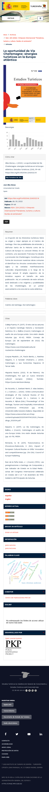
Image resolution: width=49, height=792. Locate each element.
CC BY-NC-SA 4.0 (18, 690)
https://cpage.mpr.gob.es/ (12, 784)
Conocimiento (9, 711)
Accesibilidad (7, 744)
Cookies (5, 754)
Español (8, 496)
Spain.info (8, 704)
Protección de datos (10, 750)
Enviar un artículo (11, 532)
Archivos (13, 35)
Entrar (11, 18)
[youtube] (29, 734)
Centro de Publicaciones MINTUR (17, 598)
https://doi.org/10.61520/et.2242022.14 (23, 198)
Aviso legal (6, 747)
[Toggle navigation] (40, 18)
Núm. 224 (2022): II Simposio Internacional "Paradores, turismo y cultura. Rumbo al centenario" (22, 211)
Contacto (6, 741)
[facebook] (6, 734)
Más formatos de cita (14, 177)
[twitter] (17, 734)
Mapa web (5, 757)
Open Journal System (13, 638)
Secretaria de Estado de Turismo (17, 717)
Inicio (5, 35)
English (8, 499)
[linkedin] (41, 734)
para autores (10, 545)
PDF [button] (6, 222)
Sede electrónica (10, 723)
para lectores (10, 548)
